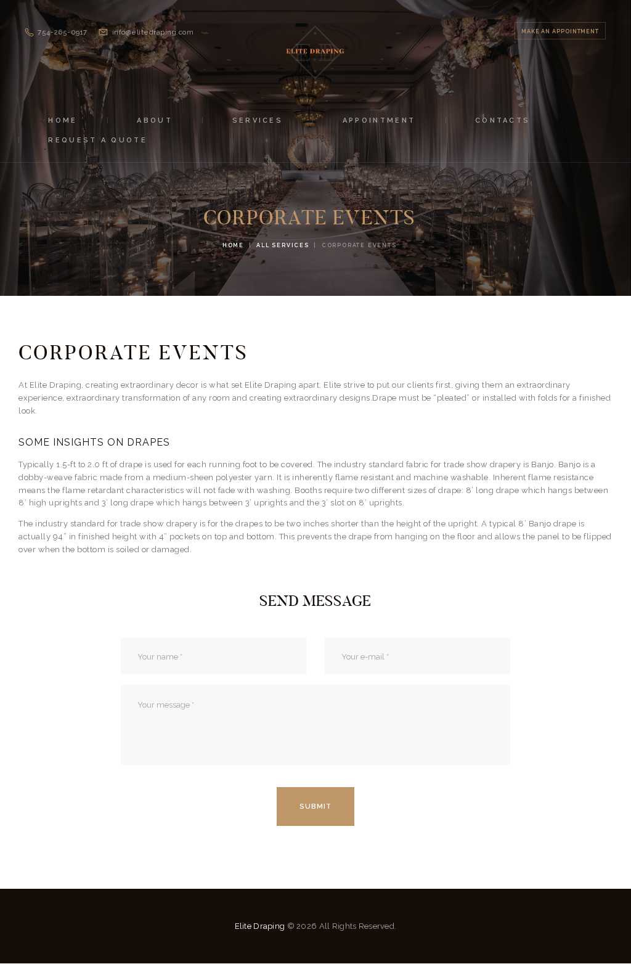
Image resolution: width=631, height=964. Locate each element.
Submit (315, 807)
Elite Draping (260, 926)
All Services (282, 245)
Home (233, 245)
